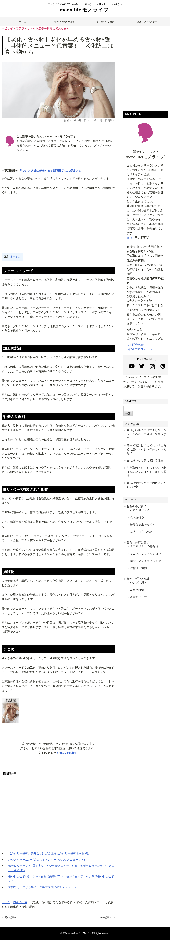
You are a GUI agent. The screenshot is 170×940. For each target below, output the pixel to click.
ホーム (22, 21)
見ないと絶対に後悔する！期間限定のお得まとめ (50, 170)
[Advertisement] (58, 226)
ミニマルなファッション (145, 553)
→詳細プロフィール (139, 349)
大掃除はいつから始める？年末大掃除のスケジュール (42, 887)
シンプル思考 (138, 582)
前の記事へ (11, 917)
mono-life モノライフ (84, 10)
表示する (15, 256)
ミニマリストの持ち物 (144, 546)
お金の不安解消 (106, 21)
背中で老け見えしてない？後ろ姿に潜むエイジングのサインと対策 (146, 449)
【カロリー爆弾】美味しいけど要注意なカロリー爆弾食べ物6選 (48, 853)
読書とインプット (141, 597)
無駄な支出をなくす (142, 524)
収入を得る (137, 517)
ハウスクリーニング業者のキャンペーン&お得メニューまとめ (47, 859)
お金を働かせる (140, 510)
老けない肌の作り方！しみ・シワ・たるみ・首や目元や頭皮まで (146, 434)
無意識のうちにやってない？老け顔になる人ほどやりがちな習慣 (146, 471)
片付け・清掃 (138, 568)
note (129, 237)
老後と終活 (137, 589)
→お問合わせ (135, 344)
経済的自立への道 (141, 532)
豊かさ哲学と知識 (64, 21)
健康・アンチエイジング (145, 561)
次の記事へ (106, 917)
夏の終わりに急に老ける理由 (145, 460)
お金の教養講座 (67, 752)
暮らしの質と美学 (147, 21)
